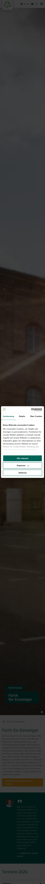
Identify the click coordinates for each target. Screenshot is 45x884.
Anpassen (21, 465)
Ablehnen (22, 473)
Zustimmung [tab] (8, 416)
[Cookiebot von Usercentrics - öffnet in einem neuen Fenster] (31, 409)
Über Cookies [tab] (36, 416)
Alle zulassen (22, 458)
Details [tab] (22, 416)
